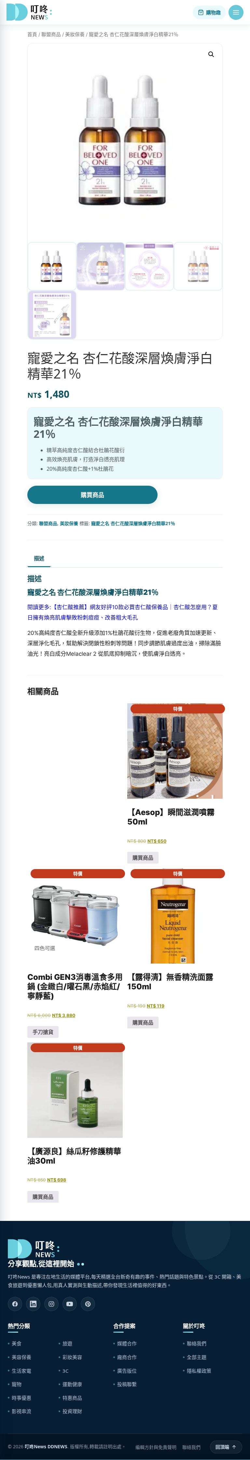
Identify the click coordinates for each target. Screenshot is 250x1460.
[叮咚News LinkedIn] (33, 1304)
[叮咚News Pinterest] (88, 1304)
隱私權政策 (199, 1370)
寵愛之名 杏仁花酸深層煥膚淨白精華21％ (133, 523)
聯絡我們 (196, 1343)
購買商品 (92, 495)
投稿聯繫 (127, 1384)
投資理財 (72, 1411)
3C (65, 1370)
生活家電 (21, 1370)
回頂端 (222, 1447)
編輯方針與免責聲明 (155, 1447)
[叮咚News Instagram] (51, 1304)
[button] (236, 12)
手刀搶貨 (43, 1032)
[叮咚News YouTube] (69, 1304)
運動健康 (72, 1384)
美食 (16, 1343)
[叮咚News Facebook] (15, 1304)
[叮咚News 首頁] (31, 12)
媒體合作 (127, 1343)
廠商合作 (127, 1357)
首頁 (32, 34)
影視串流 (21, 1411)
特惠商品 (72, 1398)
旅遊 (67, 1343)
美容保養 (21, 1357)
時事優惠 (21, 1398)
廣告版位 (127, 1370)
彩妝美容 (72, 1357)
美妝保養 (75, 34)
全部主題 (196, 1357)
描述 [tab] (39, 558)
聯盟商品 (51, 34)
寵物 (16, 1384)
